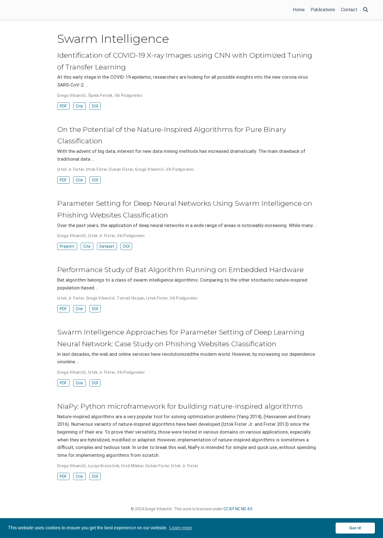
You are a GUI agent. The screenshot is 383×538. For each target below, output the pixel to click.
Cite (79, 106)
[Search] (365, 10)
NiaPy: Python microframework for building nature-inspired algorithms (180, 406)
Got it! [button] (355, 528)
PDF (63, 106)
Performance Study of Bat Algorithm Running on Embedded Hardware (180, 269)
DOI (95, 106)
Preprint (67, 246)
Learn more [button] (180, 527)
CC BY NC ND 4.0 (237, 509)
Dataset (107, 246)
